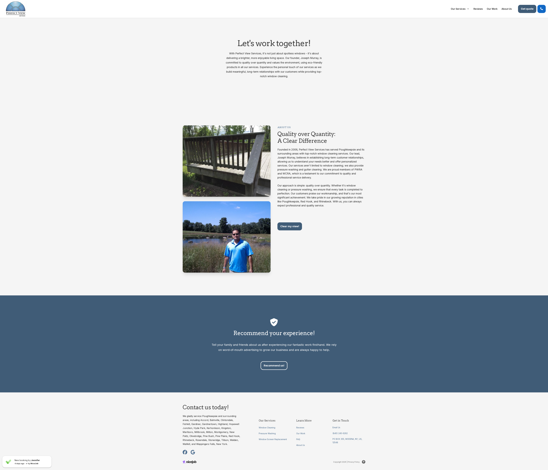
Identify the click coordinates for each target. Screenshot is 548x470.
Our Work (300, 433)
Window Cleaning (267, 427)
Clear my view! (289, 226)
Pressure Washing (267, 433)
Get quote (527, 8)
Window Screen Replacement (273, 439)
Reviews (300, 427)
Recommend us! (274, 365)
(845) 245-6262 (340, 433)
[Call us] (541, 9)
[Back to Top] (363, 462)
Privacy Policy (354, 462)
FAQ (298, 439)
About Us (300, 445)
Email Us (336, 427)
